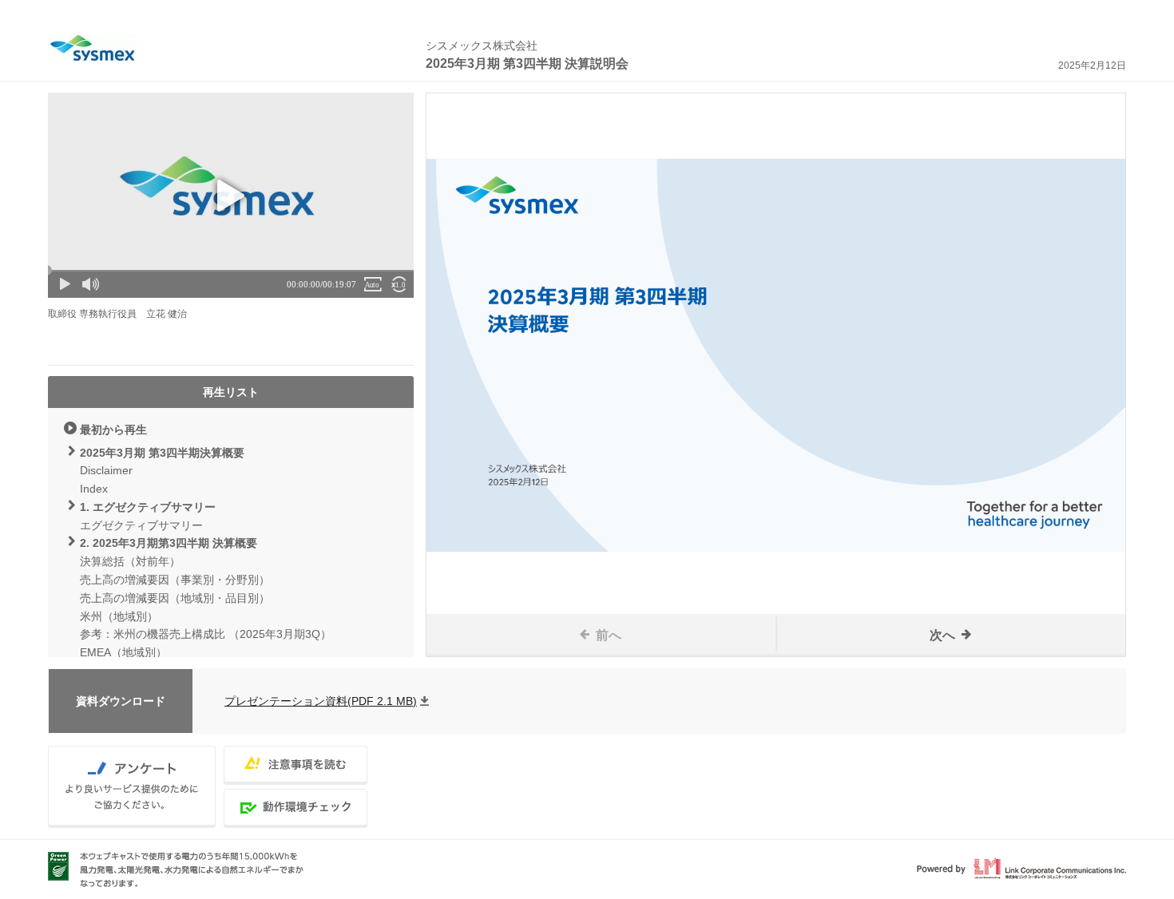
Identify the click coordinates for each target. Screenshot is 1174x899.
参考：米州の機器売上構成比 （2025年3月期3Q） (205, 634)
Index (94, 488)
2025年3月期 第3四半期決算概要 (162, 452)
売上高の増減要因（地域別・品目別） (175, 598)
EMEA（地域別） (123, 652)
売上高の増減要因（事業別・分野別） (175, 579)
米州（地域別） (119, 616)
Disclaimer (106, 470)
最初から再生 (113, 429)
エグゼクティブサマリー (141, 525)
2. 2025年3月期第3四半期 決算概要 (168, 543)
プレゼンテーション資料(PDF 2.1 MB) (320, 701)
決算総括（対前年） (130, 561)
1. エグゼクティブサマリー (148, 507)
